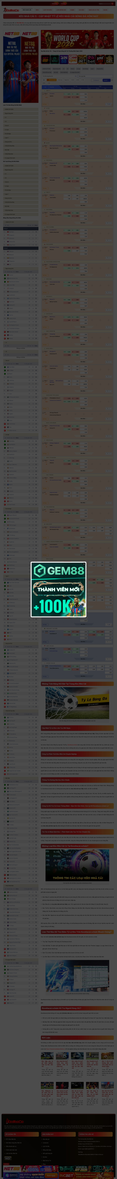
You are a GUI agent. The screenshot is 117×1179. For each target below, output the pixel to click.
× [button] (84, 564)
